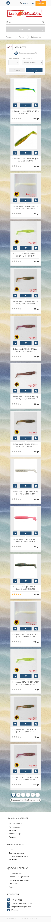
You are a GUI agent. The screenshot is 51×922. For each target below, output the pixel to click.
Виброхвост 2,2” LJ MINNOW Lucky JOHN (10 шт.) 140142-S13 (25, 350)
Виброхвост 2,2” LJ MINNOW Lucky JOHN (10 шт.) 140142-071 (25, 255)
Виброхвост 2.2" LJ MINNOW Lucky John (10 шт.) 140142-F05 (25, 540)
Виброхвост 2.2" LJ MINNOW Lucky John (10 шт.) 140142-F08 (25, 588)
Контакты (13, 860)
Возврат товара (15, 833)
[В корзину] (26, 105)
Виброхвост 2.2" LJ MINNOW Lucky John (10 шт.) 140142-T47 (25, 493)
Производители (15, 873)
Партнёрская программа (19, 880)
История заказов (15, 827)
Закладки (12, 830)
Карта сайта (13, 883)
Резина (21, 37)
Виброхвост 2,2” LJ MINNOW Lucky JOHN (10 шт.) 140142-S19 (25, 397)
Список (17, 70)
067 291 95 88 (28, 3)
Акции (11, 887)
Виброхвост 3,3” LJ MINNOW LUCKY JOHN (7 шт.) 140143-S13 (25, 778)
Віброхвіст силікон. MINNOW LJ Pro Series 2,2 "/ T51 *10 (25, 160)
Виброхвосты (36, 37)
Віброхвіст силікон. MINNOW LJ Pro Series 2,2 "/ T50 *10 (25, 112)
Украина (15, 910)
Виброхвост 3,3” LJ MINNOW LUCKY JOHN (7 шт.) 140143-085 (25, 730)
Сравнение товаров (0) (28, 53)
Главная (9, 37)
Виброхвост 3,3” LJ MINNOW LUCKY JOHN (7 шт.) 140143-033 (25, 635)
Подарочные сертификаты (19, 877)
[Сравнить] (36, 105)
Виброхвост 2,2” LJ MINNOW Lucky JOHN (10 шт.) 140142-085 (25, 302)
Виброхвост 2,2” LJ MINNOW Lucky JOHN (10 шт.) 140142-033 (25, 207)
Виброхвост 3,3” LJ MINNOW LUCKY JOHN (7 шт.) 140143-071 (25, 683)
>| (38, 795)
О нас (11, 849)
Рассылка (12, 837)
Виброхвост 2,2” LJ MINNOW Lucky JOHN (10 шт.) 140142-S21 (25, 445)
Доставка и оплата (16, 853)
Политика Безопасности (18, 856)
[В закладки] (15, 105)
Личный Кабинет (16, 823)
